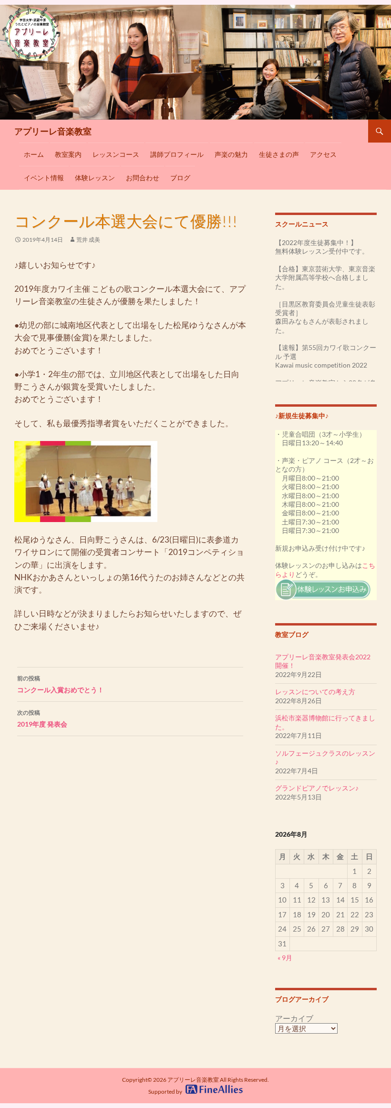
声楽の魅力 (231, 154)
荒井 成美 (88, 239)
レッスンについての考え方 (315, 691)
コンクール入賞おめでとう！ (60, 684)
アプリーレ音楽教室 (53, 131)
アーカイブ (294, 1018)
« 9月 (285, 958)
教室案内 (68, 154)
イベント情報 (44, 178)
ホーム (34, 154)
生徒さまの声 (279, 154)
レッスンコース (116, 154)
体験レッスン (95, 178)
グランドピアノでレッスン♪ (317, 788)
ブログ (180, 178)
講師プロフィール (177, 154)
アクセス (323, 154)
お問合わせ (142, 178)
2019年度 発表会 (42, 718)
